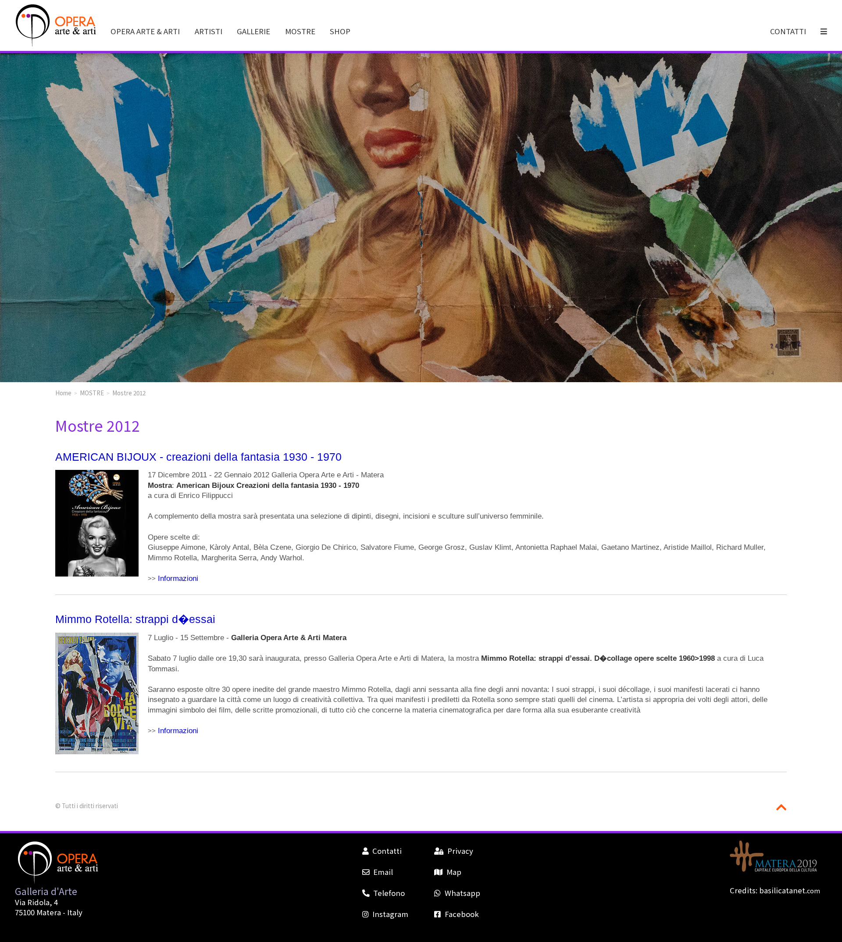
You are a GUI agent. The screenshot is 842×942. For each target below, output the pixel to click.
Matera (48, 912)
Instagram (390, 914)
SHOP (340, 31)
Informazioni (178, 578)
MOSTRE (300, 31)
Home (63, 392)
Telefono (389, 893)
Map (453, 872)
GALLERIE (253, 31)
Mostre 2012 (129, 392)
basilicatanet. (789, 890)
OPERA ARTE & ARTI (145, 31)
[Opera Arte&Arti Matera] (54, 44)
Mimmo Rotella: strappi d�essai (135, 619)
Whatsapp (462, 893)
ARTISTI (208, 31)
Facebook (461, 914)
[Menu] (824, 31)
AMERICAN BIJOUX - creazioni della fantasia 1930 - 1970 (198, 457)
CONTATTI (788, 31)
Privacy (460, 850)
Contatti (387, 850)
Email (383, 872)
